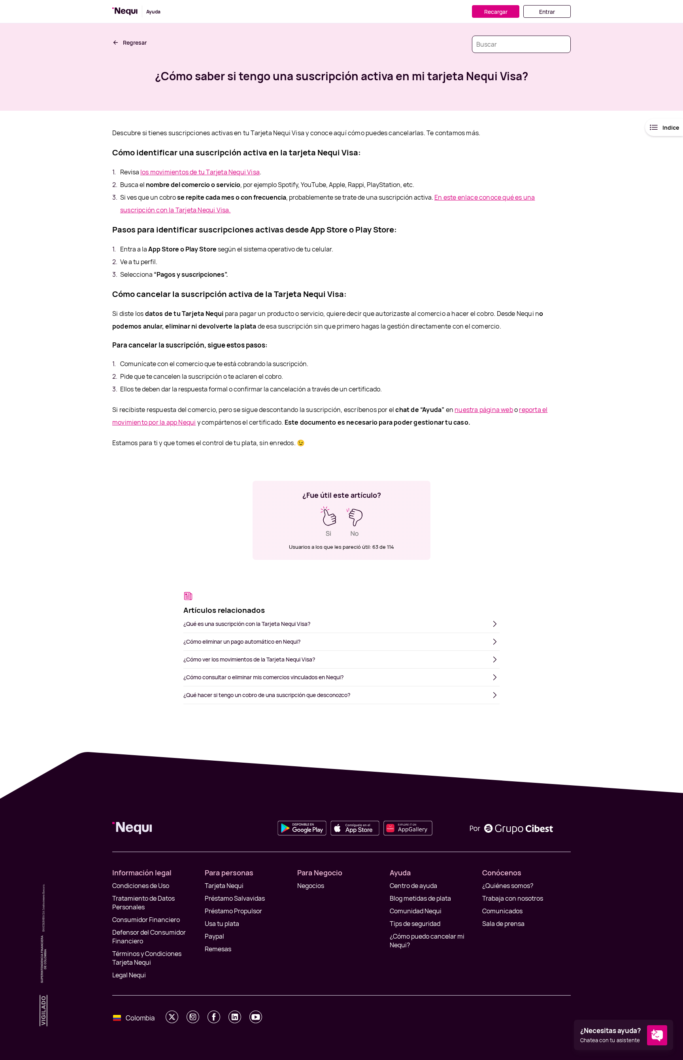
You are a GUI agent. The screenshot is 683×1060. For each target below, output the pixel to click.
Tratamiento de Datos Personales (143, 902)
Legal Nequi (129, 975)
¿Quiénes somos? (507, 885)
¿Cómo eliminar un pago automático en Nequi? (241, 641)
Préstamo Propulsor (233, 911)
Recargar (496, 11)
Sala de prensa (503, 923)
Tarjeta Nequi (224, 885)
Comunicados (502, 911)
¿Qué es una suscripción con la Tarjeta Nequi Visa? (246, 623)
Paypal (214, 936)
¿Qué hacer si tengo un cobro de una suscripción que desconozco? (266, 695)
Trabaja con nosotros (512, 898)
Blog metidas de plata (420, 898)
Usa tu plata (222, 923)
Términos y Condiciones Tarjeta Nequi (146, 958)
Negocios (310, 885)
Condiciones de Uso (140, 885)
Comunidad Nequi (415, 911)
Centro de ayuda (413, 885)
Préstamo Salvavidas (235, 898)
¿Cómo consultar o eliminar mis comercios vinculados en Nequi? (263, 677)
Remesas (218, 949)
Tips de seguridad (415, 923)
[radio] (328, 521)
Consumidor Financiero (146, 919)
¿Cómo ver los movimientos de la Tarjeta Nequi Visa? (249, 659)
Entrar (547, 11)
